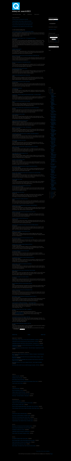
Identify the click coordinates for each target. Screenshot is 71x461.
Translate (56, 20)
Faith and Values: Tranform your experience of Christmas (22, 263)
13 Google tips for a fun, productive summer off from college (22, 26)
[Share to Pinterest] (24, 329)
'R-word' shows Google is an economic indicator (20, 276)
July (51, 197)
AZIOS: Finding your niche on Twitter (18, 114)
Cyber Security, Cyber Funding (17, 383)
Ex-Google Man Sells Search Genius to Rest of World (53, 123)
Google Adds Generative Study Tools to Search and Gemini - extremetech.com (25, 343)
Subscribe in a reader (52, 29)
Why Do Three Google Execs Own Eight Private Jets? (21, 62)
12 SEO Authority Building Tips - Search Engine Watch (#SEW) (22, 31)
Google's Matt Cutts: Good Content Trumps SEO (52, 143)
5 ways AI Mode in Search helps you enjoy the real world (21, 21)
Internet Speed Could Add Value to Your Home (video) (21, 427)
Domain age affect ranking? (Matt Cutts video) (53, 167)
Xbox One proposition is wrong (17, 390)
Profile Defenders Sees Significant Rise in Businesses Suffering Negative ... (25, 205)
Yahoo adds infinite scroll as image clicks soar (20, 153)
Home (29, 334)
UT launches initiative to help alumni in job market (20, 250)
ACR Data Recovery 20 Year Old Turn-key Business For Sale (22, 237)
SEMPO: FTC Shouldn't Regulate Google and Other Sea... (52, 171)
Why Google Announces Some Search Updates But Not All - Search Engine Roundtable (27, 362)
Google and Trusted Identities (52, 99)
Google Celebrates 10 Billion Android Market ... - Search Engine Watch (24, 302)
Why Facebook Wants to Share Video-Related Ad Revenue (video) (23, 440)
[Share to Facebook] (23, 329)
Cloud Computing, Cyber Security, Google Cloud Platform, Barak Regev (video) (25, 408)
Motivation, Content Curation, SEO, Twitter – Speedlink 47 (22, 309)
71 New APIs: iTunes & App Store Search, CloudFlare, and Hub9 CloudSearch (25, 133)
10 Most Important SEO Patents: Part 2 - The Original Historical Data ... (24, 38)
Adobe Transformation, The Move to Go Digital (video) (21, 442)
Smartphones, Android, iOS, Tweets (18, 429)
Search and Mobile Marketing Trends (52, 108)
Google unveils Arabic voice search (18, 192)
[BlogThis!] (21, 329)
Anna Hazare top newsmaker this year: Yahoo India (21, 81)
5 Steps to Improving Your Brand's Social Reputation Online (22, 289)
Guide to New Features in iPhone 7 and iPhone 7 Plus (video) (22, 418)
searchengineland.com (19, 312)
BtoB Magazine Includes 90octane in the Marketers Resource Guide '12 (24, 296)
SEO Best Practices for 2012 (52, 127)
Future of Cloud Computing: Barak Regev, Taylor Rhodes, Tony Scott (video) (25, 406)
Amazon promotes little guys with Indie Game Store (21, 393)
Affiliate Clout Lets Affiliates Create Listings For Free (21, 231)
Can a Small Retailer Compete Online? (52, 150)
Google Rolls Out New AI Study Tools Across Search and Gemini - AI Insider (25, 341)
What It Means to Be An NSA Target (18, 379)
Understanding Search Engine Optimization (53, 117)
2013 (51, 89)
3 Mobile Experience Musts (16, 49)
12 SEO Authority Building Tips (53, 157)
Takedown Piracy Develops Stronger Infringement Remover (22, 244)
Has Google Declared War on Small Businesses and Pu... (53, 161)
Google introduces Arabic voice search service (20, 120)
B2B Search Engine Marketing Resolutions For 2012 (53, 103)
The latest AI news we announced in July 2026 (20, 19)
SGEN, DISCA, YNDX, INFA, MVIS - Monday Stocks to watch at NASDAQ (25, 146)
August (52, 196)
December (52, 93)
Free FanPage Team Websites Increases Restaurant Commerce (23, 257)
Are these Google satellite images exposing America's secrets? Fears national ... (25, 107)
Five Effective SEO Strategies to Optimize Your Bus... (53, 131)
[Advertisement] (24, 369)
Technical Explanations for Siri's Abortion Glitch (53, 181)
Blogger (51, 453)
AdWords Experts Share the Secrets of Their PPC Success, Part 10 (23, 211)
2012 (51, 90)
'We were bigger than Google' (17, 179)
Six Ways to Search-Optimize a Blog (18, 159)
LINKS (24, 14)
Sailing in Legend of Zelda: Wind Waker (18, 392)
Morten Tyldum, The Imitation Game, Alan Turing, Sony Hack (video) (23, 445)
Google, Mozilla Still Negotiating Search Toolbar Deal (21, 75)
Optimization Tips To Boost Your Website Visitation (53, 135)
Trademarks (48, 451)
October (52, 193)
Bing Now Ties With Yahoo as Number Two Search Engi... (53, 139)
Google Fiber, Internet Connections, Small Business (21, 431)
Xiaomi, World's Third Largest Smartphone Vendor (20, 433)
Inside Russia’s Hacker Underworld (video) (19, 413)
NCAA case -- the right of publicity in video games (20, 395)
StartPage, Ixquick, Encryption (17, 377)
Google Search (36, 14)
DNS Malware (29, 14)
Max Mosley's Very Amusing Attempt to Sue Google (21, 101)
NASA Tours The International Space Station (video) (21, 417)
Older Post (43, 334)
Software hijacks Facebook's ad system (19, 140)
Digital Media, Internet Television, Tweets (19, 443)
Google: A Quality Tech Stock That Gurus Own (20, 218)
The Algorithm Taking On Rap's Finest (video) (20, 438)
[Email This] (20, 329)
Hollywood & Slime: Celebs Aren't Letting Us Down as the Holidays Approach (25, 224)
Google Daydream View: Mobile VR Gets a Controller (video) (22, 420)
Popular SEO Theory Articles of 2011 (53, 111)
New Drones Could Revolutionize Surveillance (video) (21, 415)
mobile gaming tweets (16, 388)
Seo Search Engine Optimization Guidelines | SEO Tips (21, 323)
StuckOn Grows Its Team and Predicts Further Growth (21, 185)
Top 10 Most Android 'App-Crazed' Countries (19, 68)
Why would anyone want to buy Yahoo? (53, 177)
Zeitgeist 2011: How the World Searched (53, 120)
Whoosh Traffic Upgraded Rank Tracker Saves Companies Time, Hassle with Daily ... (26, 172)
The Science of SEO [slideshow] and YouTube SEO (53, 154)
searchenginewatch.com (19, 313)
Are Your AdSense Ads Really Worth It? (53, 146)
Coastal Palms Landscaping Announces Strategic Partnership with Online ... (25, 166)
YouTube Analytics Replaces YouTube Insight (53, 185)
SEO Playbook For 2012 (52, 164)
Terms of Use (43, 451)
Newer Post (14, 334)
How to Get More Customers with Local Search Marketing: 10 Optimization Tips (25, 55)
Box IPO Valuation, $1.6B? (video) (18, 404)
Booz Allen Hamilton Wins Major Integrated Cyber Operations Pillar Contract (25, 381)
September (52, 194)
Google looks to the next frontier (53, 114)
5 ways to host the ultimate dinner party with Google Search (22, 24)
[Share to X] (22, 329)
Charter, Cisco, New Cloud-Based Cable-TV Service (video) (22, 402)
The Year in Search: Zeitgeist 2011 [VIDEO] (53, 96)
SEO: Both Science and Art (53, 175)
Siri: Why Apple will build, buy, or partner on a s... (53, 189)
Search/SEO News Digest (17, 14)
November (52, 192)
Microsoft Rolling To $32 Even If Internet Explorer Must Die (22, 283)
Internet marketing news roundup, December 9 (20, 198)
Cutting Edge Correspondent (17, 88)
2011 (51, 92)
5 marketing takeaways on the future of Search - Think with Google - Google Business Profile (28, 347)
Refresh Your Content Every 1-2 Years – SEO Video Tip (21, 127)
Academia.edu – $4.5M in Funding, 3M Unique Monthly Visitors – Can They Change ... (26, 94)
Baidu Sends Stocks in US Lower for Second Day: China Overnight (23, 270)
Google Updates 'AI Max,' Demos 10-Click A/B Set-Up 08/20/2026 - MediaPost (25, 339)
